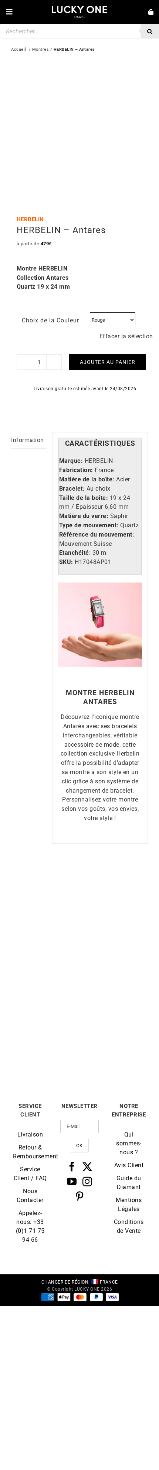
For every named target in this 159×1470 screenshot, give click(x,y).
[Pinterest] (80, 1196)
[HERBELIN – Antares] (113, 883)
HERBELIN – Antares (114, 954)
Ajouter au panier (107, 362)
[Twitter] (87, 1166)
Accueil (18, 49)
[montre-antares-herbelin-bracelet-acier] (79, 128)
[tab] (100, 443)
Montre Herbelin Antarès (45, 954)
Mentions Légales (129, 1204)
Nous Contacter (30, 1196)
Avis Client (129, 1165)
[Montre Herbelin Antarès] (45, 883)
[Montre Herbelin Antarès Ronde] (45, 982)
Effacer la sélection (126, 336)
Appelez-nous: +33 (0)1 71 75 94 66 (30, 1226)
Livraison (30, 1134)
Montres (40, 49)
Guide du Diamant (128, 1183)
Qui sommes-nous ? (129, 1143)
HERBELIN (30, 219)
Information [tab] (27, 440)
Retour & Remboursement (30, 1152)
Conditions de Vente (129, 1226)
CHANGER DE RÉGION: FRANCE (79, 1282)
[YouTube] (72, 1181)
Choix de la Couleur (50, 320)
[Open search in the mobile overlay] (79, 31)
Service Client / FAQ (30, 1174)
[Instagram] (87, 1181)
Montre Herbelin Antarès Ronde (45, 1055)
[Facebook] (72, 1166)
